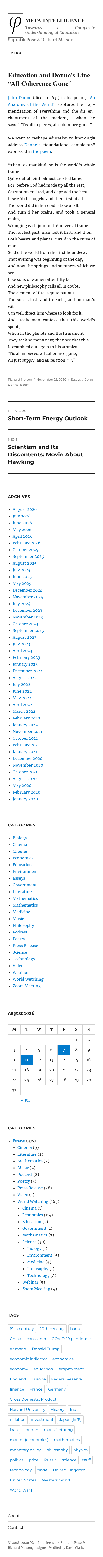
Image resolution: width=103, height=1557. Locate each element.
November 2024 (28, 596)
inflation (18, 1419)
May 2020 (22, 785)
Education (22, 864)
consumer (36, 1338)
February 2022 (26, 718)
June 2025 (22, 576)
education (43, 1369)
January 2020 (25, 798)
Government (25, 885)
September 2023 (28, 630)
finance (17, 1389)
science (69, 1460)
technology (21, 1470)
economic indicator (28, 1359)
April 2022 (22, 704)
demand (18, 1349)
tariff (86, 1460)
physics (80, 1450)
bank (75, 1328)
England (18, 1379)
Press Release (25, 945)
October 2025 (25, 549)
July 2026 (22, 516)
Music (18, 918)
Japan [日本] (70, 1419)
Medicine (21, 911)
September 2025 (28, 556)
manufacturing (58, 1429)
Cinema (20, 844)
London (30, 1429)
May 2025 (22, 583)
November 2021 (27, 731)
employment (71, 1369)
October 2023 (25, 623)
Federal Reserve (66, 1379)
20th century (52, 1328)
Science (20, 952)
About (14, 1515)
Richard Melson (20, 379)
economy (19, 1369)
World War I (21, 1490)
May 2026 (22, 529)
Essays (76, 379)
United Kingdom (69, 1470)
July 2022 (21, 684)
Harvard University (27, 1409)
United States (23, 1480)
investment (42, 1419)
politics (16, 1460)
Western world (56, 1480)
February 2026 (26, 543)
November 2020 (28, 765)
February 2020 (26, 792)
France (36, 1389)
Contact (15, 1527)
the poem (42, 151)
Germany (57, 1389)
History (57, 1409)
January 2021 (25, 751)
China (15, 1338)
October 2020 (25, 771)
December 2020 (27, 758)
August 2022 (25, 677)
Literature (22, 891)
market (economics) (29, 1439)
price (34, 1460)
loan (14, 1429)
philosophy (57, 1450)
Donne (30, 144)
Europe (39, 1379)
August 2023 (24, 637)
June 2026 (22, 522)
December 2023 (27, 610)
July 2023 (21, 644)
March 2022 (24, 711)
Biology (20, 837)
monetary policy (25, 1450)
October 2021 (25, 738)
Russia (50, 1460)
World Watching (28, 979)
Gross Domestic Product (33, 1399)
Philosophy (23, 925)
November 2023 (28, 617)
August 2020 (25, 778)
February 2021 (26, 745)
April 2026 (23, 536)
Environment (25, 871)
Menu (16, 53)
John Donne (19, 97)
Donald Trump (46, 1349)
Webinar (21, 972)
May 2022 (22, 697)
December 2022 (27, 670)
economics (63, 1359)
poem (24, 384)
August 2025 (25, 563)
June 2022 (22, 691)
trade (42, 1470)
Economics (23, 858)
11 (26, 1059)
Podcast (20, 932)
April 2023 (22, 650)
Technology (24, 959)
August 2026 (25, 509)
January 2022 (25, 724)
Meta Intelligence (55, 20)
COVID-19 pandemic (71, 1338)
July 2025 (21, 569)
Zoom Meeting (27, 985)
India (75, 1409)
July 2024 (21, 603)
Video (18, 965)
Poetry (19, 938)
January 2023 (25, 664)
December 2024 (27, 590)
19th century (22, 1328)
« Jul (25, 1100)
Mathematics (25, 898)
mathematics (67, 1439)
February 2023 (26, 657)
